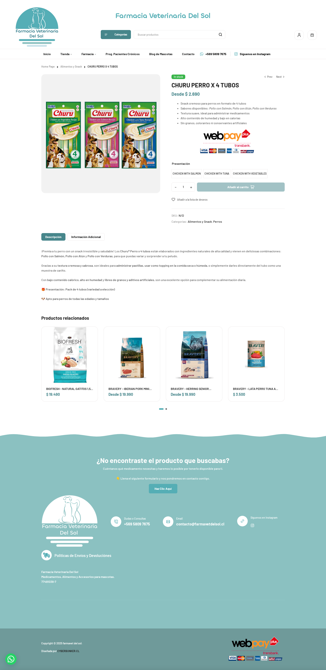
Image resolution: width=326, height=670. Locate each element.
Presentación (181, 163)
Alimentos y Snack (71, 66)
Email (179, 518)
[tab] (53, 237)
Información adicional (86, 237)
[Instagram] (252, 525)
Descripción (53, 237)
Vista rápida (90, 342)
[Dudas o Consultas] (116, 521)
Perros (217, 221)
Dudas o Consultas (135, 518)
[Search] (220, 34)
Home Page (48, 66)
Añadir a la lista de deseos (192, 199)
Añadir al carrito (238, 187)
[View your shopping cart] (312, 35)
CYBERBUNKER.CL (68, 651)
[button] (161, 409)
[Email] (168, 521)
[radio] (186, 173)
